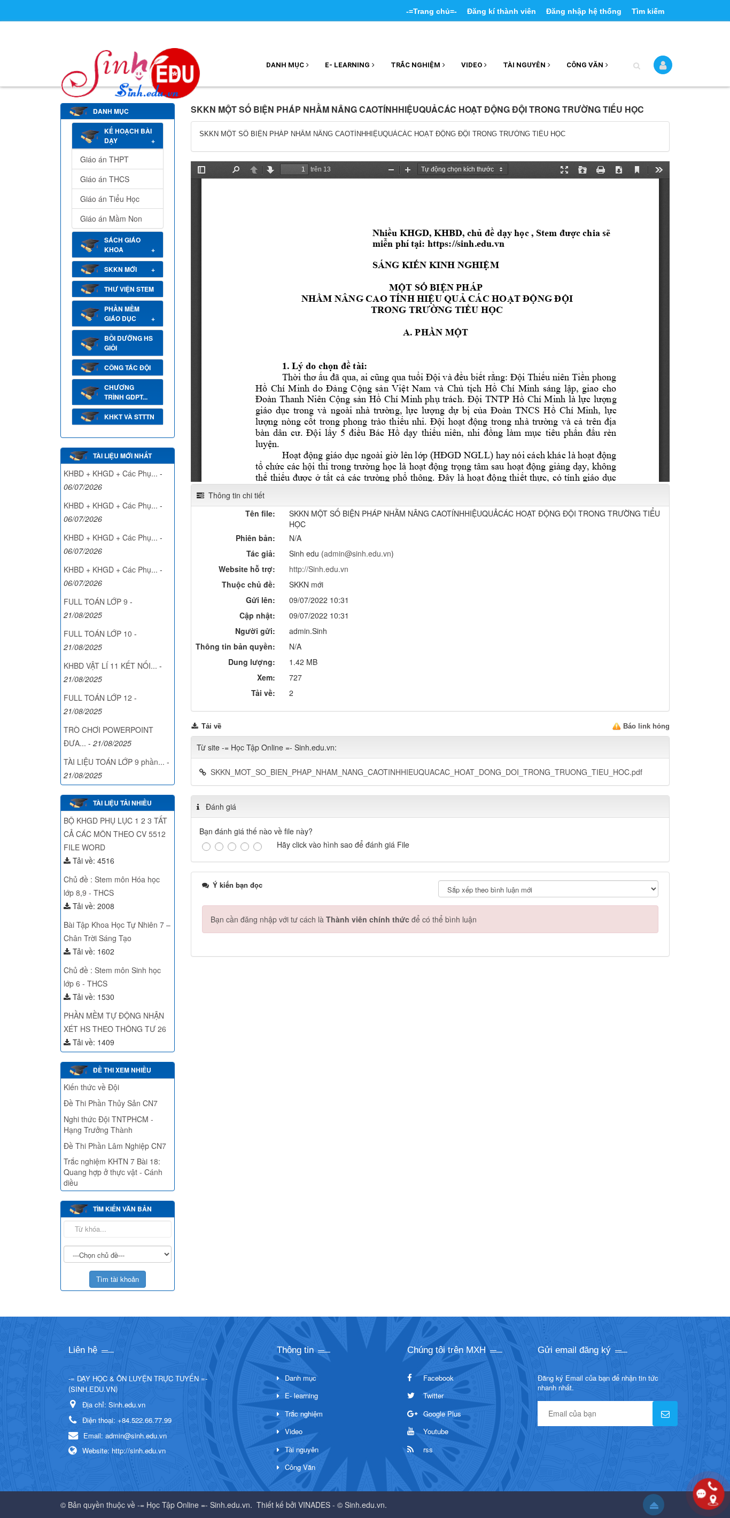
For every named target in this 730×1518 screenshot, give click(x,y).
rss (428, 1449)
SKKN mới (120, 269)
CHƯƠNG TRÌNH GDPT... (125, 392)
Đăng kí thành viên (501, 11)
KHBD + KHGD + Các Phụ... (111, 473)
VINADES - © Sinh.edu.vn (341, 1504)
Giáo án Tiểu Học (109, 198)
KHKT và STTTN (129, 416)
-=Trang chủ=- (431, 11)
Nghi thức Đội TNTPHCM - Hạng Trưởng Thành (108, 1124)
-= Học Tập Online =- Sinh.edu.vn (193, 1504)
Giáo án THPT (104, 159)
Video (471, 65)
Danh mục (285, 65)
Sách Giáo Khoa (122, 244)
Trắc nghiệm (415, 65)
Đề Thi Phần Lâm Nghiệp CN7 (115, 1145)
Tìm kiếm (648, 11)
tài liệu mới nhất (122, 455)
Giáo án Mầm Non (111, 218)
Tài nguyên (524, 65)
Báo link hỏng (646, 726)
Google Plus (442, 1414)
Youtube (435, 1431)
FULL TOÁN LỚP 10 (98, 633)
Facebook (438, 1378)
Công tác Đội (127, 367)
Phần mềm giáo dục (121, 313)
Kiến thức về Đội (91, 1087)
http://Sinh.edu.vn (318, 569)
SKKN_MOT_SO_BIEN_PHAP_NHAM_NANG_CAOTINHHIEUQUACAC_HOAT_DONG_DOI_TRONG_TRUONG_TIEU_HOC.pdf (426, 771)
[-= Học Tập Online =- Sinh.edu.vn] (130, 69)
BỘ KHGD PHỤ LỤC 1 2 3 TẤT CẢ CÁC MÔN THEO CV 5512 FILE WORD (115, 833)
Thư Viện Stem (129, 289)
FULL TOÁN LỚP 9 (96, 601)
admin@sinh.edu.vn (357, 553)
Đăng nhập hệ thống (584, 11)
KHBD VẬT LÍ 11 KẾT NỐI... (110, 665)
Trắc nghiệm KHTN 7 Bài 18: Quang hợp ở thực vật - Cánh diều (113, 1172)
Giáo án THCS (104, 179)
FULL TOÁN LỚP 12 (98, 697)
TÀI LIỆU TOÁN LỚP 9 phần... (114, 761)
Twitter (433, 1395)
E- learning (347, 65)
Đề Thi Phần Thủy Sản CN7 (111, 1103)
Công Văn (584, 65)
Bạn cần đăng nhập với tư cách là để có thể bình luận (344, 919)
